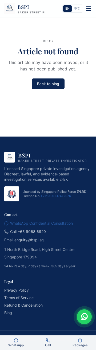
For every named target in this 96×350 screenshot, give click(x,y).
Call (48, 345)
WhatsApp (16, 345)
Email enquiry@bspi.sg (24, 240)
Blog (8, 312)
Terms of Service (19, 297)
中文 (77, 8)
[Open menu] (88, 8)
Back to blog (48, 83)
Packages (80, 345)
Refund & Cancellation (23, 305)
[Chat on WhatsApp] (84, 316)
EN (67, 8)
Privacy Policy (16, 290)
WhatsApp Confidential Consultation (41, 223)
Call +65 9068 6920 (28, 231)
